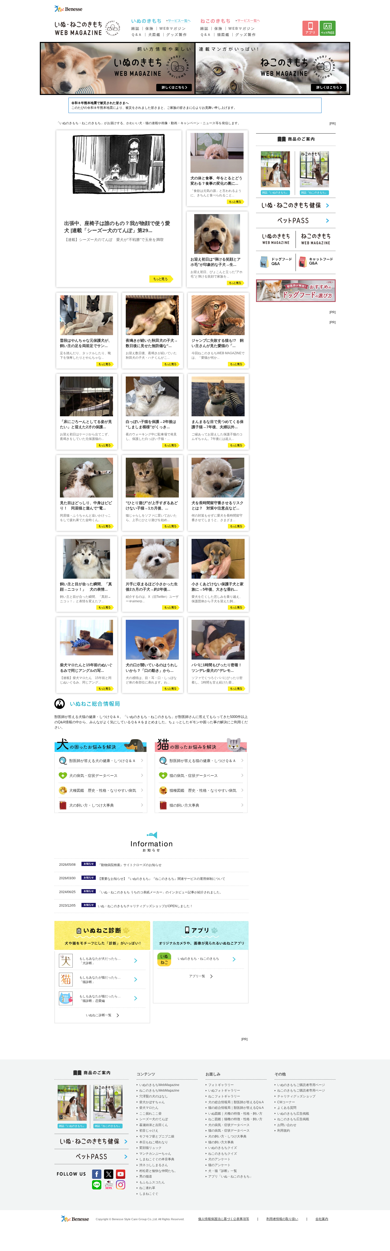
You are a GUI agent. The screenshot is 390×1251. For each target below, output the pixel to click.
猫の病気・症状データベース (194, 775)
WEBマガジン (172, 29)
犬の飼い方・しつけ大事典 (91, 805)
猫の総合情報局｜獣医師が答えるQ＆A (236, 1108)
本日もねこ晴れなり (153, 1142)
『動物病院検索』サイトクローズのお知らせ (130, 865)
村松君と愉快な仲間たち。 (158, 1171)
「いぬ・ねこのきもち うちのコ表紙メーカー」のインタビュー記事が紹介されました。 (160, 892)
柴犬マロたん (148, 1108)
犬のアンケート (219, 1159)
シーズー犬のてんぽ (153, 1119)
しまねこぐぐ (148, 1194)
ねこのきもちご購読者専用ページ (301, 1090)
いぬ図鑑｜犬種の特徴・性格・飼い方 (235, 1113)
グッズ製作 (176, 35)
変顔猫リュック (150, 1148)
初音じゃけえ (148, 1130)
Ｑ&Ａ (136, 35)
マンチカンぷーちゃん (155, 1153)
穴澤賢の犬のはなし (153, 1096)
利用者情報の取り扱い (282, 1219)
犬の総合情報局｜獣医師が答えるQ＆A (236, 1102)
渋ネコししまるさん (153, 1165)
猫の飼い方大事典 (184, 805)
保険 (149, 29)
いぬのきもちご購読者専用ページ (301, 1085)
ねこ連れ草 (147, 1188)
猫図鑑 (223, 35)
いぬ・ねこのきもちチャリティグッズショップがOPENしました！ (145, 906)
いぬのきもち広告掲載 (293, 1113)
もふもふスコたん (152, 1182)
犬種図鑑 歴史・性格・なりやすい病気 (102, 790)
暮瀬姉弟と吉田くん (153, 1125)
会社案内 (321, 1219)
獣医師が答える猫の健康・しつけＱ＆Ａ (203, 761)
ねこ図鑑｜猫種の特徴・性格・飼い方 (235, 1119)
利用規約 (283, 1130)
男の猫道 (145, 1176)
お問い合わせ (286, 1125)
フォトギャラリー (221, 1085)
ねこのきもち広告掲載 (293, 1119)
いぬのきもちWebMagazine (159, 1085)
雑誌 (135, 29)
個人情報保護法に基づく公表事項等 (223, 1219)
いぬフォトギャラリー (224, 1090)
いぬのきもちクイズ (222, 1148)
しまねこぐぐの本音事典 (156, 1159)
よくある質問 (286, 1108)
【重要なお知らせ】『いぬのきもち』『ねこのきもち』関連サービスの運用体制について (161, 879)
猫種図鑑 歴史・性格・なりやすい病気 (203, 790)
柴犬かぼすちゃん (152, 1102)
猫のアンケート (219, 1165)
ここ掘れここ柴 (150, 1113)
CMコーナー (286, 1102)
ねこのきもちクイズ (222, 1153)
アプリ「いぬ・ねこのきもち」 (230, 1176)
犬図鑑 (154, 35)
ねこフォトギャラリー (224, 1096)
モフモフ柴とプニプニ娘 (156, 1136)
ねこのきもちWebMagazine (159, 1090)
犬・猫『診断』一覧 (222, 1171)
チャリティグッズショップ (296, 1096)
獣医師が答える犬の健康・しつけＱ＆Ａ (102, 761)
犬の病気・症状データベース (93, 775)
